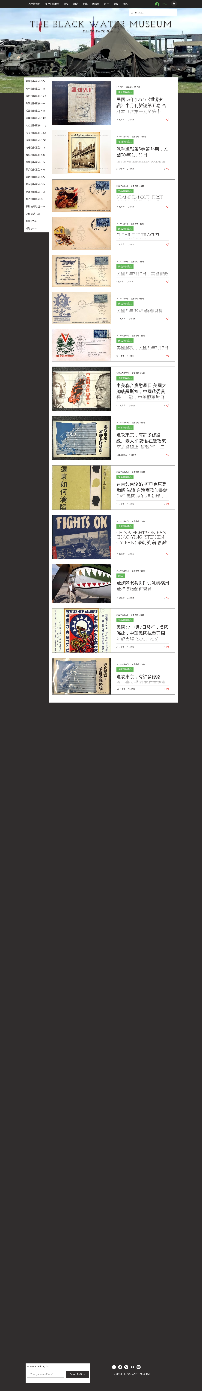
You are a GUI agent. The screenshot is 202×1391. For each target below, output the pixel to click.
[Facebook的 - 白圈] (114, 1367)
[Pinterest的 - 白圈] (126, 1367)
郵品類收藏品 (125, 191)
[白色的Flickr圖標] (132, 1367)
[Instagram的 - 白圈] (139, 1367)
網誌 (120, 576)
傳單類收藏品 (125, 378)
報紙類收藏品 (125, 92)
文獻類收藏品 (125, 477)
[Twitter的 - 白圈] (120, 1367)
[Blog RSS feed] (174, 3)
